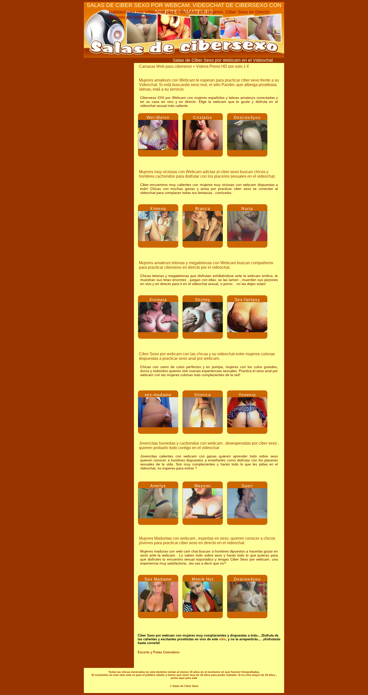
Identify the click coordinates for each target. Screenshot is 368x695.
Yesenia (247, 395)
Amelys (158, 486)
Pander (228, 85)
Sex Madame (158, 579)
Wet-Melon (158, 117)
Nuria (247, 208)
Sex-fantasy (247, 300)
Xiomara (158, 300)
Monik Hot (202, 579)
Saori (247, 486)
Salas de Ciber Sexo (185, 685)
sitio (222, 639)
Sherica (202, 395)
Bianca (202, 208)
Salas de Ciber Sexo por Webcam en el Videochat (223, 60)
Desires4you (247, 117)
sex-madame (158, 395)
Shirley (202, 300)
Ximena (158, 208)
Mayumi (203, 486)
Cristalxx (202, 117)
